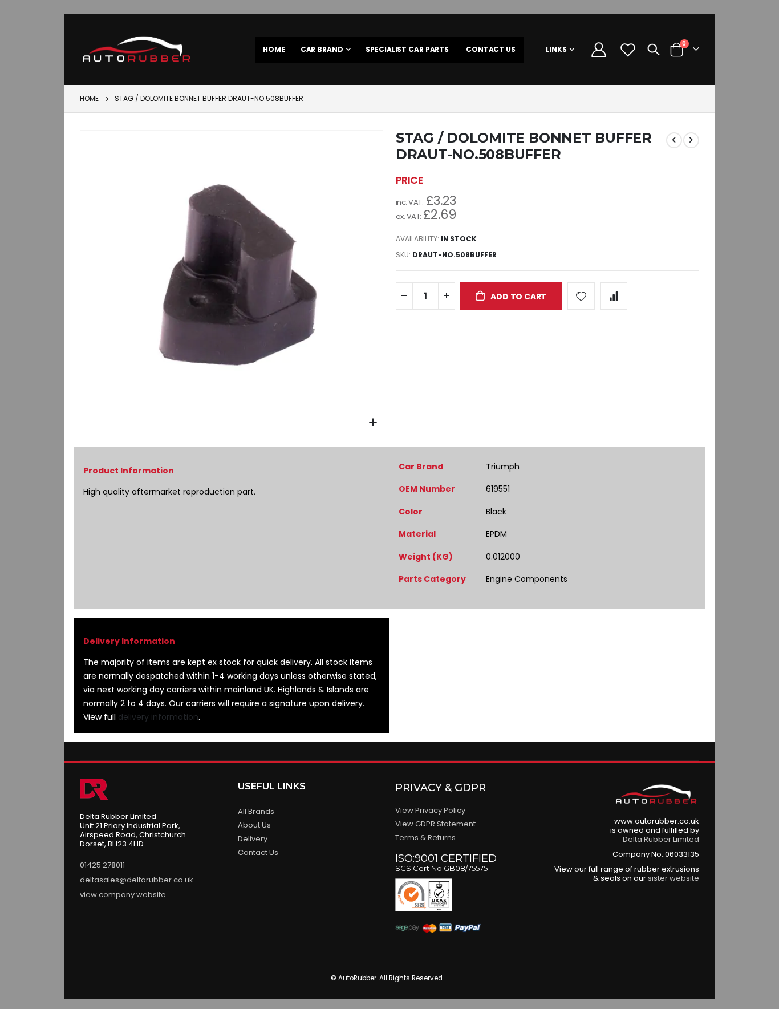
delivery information (158, 717)
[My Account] (598, 49)
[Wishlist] (628, 49)
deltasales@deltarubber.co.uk (136, 879)
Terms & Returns (425, 837)
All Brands (256, 811)
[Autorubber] (137, 49)
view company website (123, 894)
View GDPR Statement (435, 823)
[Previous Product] (674, 140)
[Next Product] (691, 140)
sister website (673, 878)
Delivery (252, 838)
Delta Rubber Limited (661, 839)
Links (556, 49)
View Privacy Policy (430, 810)
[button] (373, 423)
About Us (254, 825)
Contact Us (258, 852)
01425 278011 (102, 865)
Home (89, 98)
